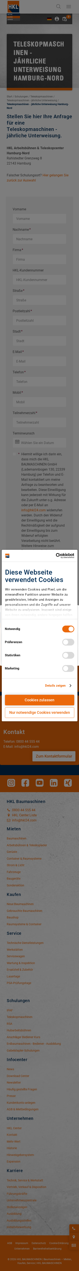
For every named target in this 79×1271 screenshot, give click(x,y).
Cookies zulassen (39, 700)
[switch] (68, 642)
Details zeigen (55, 686)
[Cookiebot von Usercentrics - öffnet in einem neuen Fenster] (56, 555)
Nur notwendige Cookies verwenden (39, 712)
